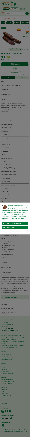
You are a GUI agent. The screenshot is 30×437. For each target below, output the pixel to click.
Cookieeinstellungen (15, 231)
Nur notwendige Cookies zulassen (12, 223)
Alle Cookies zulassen (8, 227)
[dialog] (15, 218)
